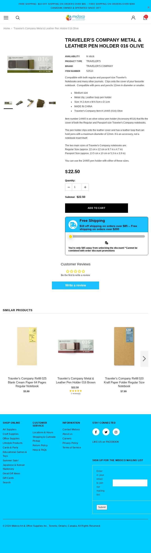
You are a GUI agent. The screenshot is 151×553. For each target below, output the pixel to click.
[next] (144, 359)
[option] (30, 64)
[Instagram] (116, 431)
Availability (72, 56)
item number (72, 71)
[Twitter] (106, 431)
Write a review (75, 285)
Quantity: (70, 180)
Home (7, 28)
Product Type (73, 61)
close (148, 7)
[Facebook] (95, 431)
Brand (69, 66)
